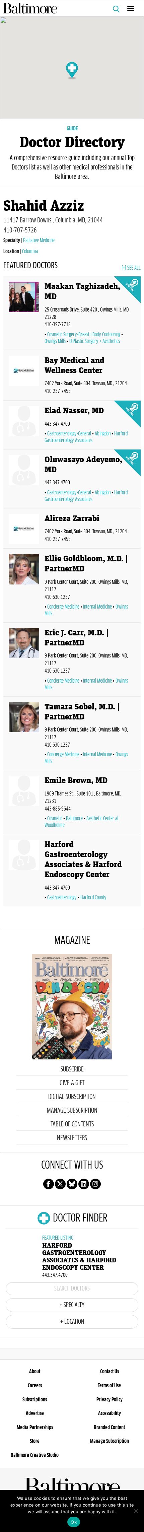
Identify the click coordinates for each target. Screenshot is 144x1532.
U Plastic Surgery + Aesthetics (94, 341)
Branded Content (109, 1427)
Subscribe (72, 1069)
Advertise (35, 1413)
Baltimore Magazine (69, 8)
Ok (74, 1522)
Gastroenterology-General (69, 433)
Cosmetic (54, 818)
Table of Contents (72, 1124)
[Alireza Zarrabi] (24, 530)
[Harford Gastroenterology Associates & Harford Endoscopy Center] (24, 872)
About (34, 1371)
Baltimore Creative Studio (35, 1455)
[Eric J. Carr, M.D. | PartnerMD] (24, 661)
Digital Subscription (72, 1097)
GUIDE (72, 128)
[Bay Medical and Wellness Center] (24, 377)
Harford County (93, 897)
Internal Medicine (97, 607)
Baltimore (74, 818)
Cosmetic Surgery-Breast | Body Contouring (83, 334)
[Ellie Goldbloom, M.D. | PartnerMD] (24, 587)
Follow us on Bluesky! (72, 1184)
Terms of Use (109, 1385)
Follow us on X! (60, 1184)
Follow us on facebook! (48, 1184)
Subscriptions (34, 1399)
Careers (35, 1385)
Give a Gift (72, 1083)
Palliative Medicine (39, 240)
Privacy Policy (109, 1399)
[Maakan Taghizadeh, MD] (24, 314)
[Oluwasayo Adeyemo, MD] (24, 480)
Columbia (30, 251)
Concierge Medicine (63, 607)
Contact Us (109, 1371)
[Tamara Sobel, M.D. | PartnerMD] (24, 735)
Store (35, 1441)
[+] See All (131, 268)
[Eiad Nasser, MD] (24, 426)
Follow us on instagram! (95, 1184)
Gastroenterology (62, 897)
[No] (135, 1511)
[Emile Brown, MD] (24, 803)
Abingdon (103, 433)
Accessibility (109, 1413)
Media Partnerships (35, 1427)
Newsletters (72, 1138)
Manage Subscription (72, 1110)
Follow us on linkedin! (83, 1184)
